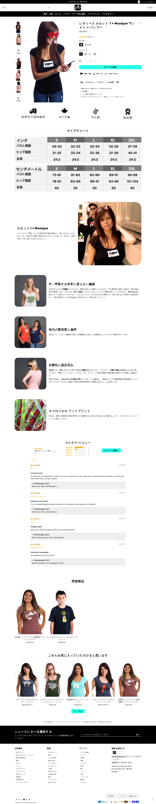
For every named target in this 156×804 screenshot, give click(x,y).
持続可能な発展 (20, 757)
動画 (49, 777)
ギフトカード (52, 766)
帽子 (81, 768)
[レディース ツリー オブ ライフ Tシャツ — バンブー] (52, 679)
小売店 (50, 768)
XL (95, 54)
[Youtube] (24, 799)
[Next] (74, 42)
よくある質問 (110, 82)
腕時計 (82, 779)
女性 (51, 14)
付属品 (82, 757)
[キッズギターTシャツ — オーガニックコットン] (62, 611)
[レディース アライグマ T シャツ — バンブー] (27, 679)
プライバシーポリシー (22, 782)
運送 (118, 82)
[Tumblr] (21, 799)
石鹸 (81, 760)
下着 (81, 774)
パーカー (67, 14)
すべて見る (78, 711)
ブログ (18, 763)
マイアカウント (52, 763)
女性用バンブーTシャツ (54, 722)
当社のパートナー (21, 774)
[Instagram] (27, 799)
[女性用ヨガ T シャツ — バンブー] (78, 679)
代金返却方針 (20, 779)
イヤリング (83, 782)
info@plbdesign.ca (119, 756)
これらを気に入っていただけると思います (78, 655)
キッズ (58, 14)
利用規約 (18, 777)
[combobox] (24, 7)
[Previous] (25, 42)
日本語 (111, 796)
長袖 (81, 766)
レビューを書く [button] (111, 450)
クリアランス (94, 14)
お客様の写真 (52, 774)
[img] (35, 465)
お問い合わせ (52, 782)
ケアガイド (100, 82)
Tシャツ (82, 755)
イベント (18, 766)
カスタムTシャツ (21, 768)
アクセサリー (107, 14)
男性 (45, 14)
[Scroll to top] (152, 800)
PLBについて (20, 752)
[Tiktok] (29, 799)
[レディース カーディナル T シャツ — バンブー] (103, 679)
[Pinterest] (18, 799)
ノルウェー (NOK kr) (148, 2)
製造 (17, 760)
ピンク (88, 44)
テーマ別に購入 (79, 14)
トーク (82, 771)
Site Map (35, 802)
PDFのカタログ (52, 771)
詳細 (81, 82)
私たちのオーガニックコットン (25, 755)
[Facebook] (16, 799)
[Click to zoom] (74, 24)
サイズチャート (90, 82)
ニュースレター (52, 779)
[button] (83, 37)
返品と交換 (51, 760)
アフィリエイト (20, 771)
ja (139, 2)
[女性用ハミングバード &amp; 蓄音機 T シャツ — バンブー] (30, 611)
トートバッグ (84, 777)
